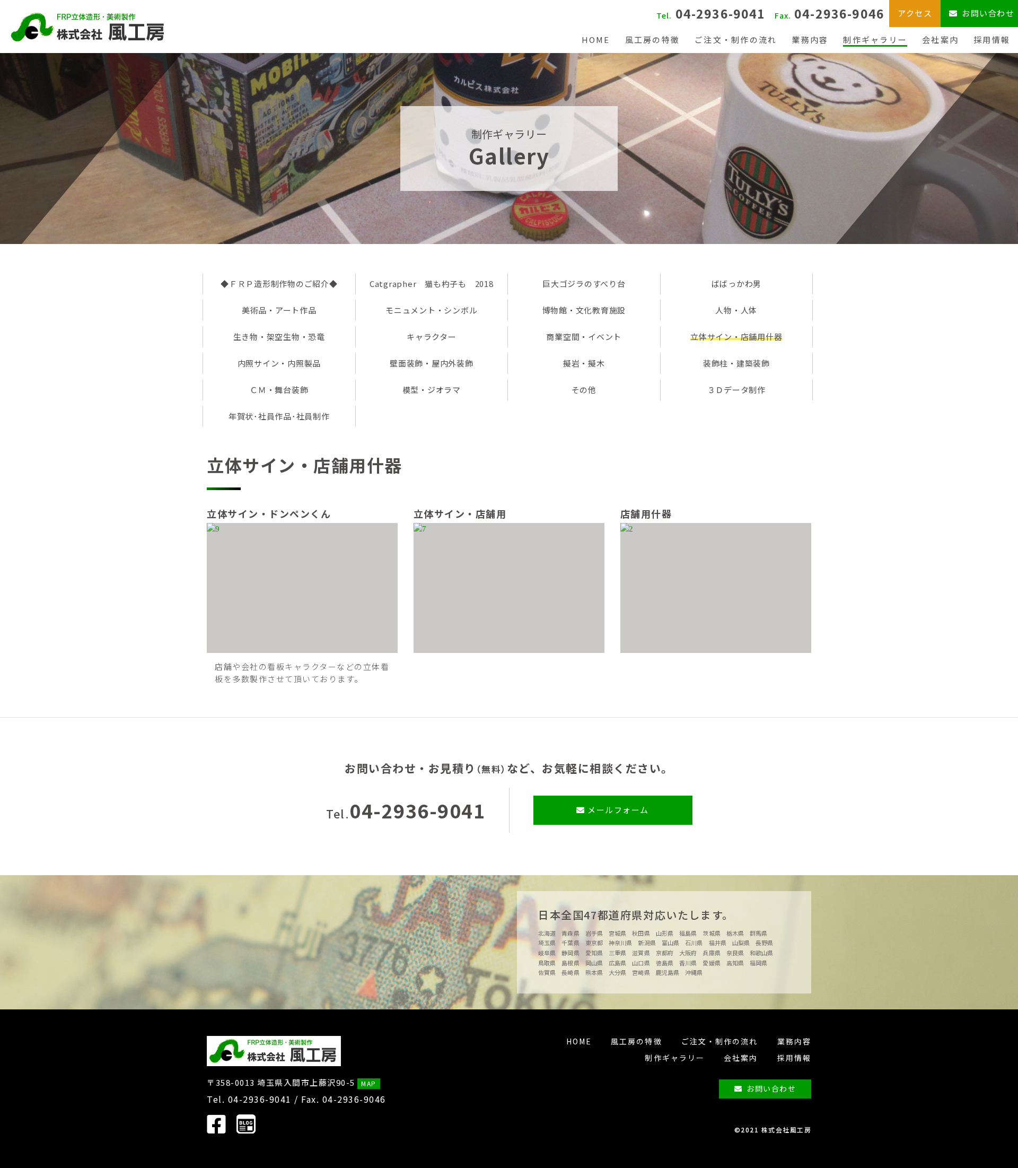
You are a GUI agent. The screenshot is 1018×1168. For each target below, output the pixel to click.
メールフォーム (617, 809)
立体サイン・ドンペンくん (269, 513)
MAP (368, 1083)
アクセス (915, 13)
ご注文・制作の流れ (736, 39)
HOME (596, 39)
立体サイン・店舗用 (460, 513)
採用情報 (991, 39)
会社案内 (940, 39)
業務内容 (810, 39)
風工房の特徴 (652, 39)
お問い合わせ (771, 1088)
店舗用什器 (646, 513)
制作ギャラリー (875, 39)
